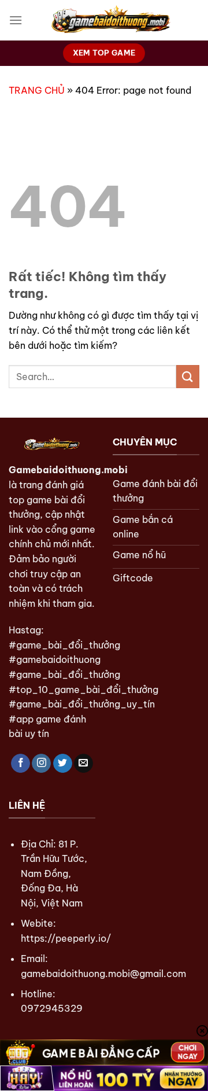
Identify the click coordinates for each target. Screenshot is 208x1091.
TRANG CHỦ (37, 90)
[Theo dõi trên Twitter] (62, 763)
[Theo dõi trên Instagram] (41, 763)
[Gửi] (187, 376)
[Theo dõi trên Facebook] (20, 763)
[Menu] (16, 20)
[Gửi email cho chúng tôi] (83, 763)
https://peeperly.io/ (66, 938)
